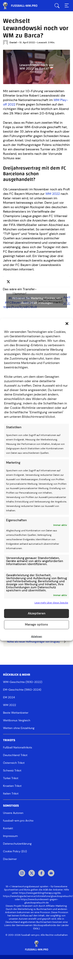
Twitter (31, 873)
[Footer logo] (36, 946)
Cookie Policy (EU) (15, 851)
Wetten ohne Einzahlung (18, 728)
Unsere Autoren (13, 813)
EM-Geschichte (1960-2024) (22, 689)
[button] (67, 324)
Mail (51, 873)
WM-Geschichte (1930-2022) (22, 682)
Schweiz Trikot (12, 770)
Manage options (36, 624)
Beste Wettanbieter (15, 712)
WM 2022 (52, 194)
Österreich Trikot (14, 763)
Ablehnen (36, 636)
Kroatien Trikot (12, 786)
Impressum (10, 836)
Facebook (41, 873)
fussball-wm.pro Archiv (18, 820)
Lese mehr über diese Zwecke (51, 602)
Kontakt (8, 828)
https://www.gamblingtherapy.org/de (40, 893)
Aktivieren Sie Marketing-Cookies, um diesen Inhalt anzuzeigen (36, 300)
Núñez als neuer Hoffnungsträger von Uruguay (33, 641)
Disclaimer (10, 859)
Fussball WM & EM (23, 5)
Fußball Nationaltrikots (17, 747)
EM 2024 (9, 697)
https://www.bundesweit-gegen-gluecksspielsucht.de (39, 901)
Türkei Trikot (10, 778)
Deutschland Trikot (15, 755)
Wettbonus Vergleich (16, 720)
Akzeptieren (36, 613)
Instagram (22, 873)
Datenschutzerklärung (17, 843)
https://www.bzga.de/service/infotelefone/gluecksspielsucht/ (38, 896)
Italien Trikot (10, 793)
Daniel (13, 42)
